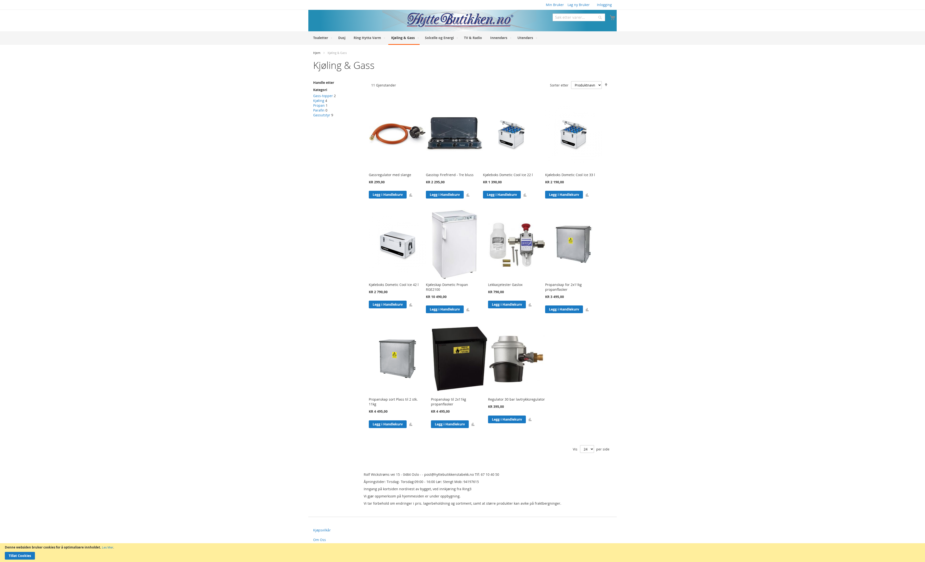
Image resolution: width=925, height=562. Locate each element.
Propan (319, 105)
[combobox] (579, 17)
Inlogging (604, 4)
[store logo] (422, 20)
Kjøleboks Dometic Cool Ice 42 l (394, 284)
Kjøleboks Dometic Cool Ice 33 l (570, 174)
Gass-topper (323, 95)
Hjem (317, 53)
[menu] (462, 38)
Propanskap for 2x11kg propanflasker (563, 287)
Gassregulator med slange (390, 174)
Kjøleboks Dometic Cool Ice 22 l (508, 174)
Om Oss (319, 539)
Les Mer (107, 547)
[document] (462, 553)
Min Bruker (555, 4)
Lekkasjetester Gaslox (505, 284)
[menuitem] (321, 37)
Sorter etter (559, 85)
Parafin (318, 110)
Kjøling (318, 100)
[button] (411, 195)
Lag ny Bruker (579, 4)
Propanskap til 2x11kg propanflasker (448, 401)
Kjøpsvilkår (322, 530)
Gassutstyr (321, 115)
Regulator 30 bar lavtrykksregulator (516, 399)
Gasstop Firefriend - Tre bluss (450, 174)
